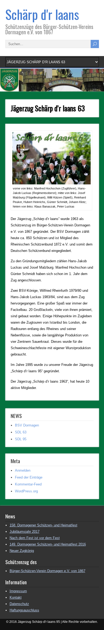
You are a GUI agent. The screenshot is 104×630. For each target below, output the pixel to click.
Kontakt (16, 597)
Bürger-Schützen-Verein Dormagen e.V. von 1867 (47, 571)
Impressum (18, 591)
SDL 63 (20, 432)
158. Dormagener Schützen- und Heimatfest (43, 525)
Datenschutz (19, 604)
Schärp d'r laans (42, 14)
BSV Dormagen (27, 425)
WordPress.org (26, 491)
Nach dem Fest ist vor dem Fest (35, 538)
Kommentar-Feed (28, 484)
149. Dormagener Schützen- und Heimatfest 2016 (48, 544)
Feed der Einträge (28, 477)
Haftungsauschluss (24, 610)
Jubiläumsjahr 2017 (24, 532)
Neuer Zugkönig (22, 551)
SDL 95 (20, 439)
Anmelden (22, 470)
